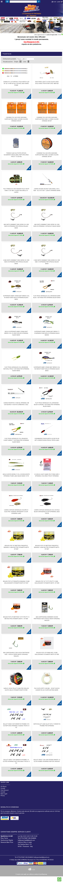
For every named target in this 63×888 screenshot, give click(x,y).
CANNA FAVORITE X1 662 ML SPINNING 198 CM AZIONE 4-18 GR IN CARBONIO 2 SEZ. (16, 403)
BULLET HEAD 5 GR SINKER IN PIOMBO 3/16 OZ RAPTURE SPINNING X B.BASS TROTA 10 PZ (16, 725)
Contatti (3, 788)
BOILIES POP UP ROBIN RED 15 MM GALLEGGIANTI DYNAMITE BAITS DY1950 (47, 653)
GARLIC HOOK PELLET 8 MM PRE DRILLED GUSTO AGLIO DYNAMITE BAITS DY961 (16, 689)
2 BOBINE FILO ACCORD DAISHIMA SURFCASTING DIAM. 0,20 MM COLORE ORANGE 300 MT (16, 119)
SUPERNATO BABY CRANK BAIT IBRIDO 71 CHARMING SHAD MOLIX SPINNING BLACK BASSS (47, 333)
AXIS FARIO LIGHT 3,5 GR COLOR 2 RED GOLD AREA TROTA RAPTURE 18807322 (47, 82)
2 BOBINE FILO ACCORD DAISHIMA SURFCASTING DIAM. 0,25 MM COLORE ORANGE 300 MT (46, 154)
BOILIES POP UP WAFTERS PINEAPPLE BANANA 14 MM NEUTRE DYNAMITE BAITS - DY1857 (47, 547)
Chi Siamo (3, 786)
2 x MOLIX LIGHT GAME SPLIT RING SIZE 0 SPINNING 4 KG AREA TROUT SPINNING (46, 475)
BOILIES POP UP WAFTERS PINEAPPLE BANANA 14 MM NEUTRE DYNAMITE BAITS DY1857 (16, 547)
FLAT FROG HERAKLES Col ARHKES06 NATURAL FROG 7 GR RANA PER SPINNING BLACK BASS (16, 368)
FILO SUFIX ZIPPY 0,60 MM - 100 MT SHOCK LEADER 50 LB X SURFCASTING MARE (47, 689)
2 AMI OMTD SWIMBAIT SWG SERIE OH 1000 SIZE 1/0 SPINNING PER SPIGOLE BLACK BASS (47, 261)
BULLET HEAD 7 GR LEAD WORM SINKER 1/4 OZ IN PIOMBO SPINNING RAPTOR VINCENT (47, 760)
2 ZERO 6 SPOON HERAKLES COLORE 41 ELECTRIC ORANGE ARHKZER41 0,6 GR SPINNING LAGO (16, 511)
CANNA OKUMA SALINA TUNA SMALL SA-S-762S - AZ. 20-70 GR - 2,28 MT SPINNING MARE (46, 189)
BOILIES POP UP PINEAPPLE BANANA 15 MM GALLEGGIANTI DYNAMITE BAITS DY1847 (16, 582)
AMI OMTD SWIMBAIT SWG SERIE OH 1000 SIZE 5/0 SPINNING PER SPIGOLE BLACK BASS (16, 226)
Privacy (3, 795)
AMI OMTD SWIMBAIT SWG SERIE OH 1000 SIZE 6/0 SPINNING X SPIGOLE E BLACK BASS (46, 225)
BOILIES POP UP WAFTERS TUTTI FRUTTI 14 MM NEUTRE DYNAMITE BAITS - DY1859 (16, 617)
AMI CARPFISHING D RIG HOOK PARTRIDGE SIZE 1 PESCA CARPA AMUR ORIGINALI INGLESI (16, 654)
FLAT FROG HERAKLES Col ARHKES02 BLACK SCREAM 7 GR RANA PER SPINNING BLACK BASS (47, 404)
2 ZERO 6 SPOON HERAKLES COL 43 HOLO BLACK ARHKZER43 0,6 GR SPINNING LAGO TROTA (47, 511)
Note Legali (4, 794)
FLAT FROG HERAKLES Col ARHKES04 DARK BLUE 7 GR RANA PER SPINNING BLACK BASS (46, 296)
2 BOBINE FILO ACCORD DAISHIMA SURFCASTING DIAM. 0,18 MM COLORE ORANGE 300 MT (46, 119)
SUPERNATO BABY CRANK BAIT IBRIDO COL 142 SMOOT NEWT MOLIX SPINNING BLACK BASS (47, 368)
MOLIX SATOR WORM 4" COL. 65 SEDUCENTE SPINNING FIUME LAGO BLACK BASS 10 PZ (16, 475)
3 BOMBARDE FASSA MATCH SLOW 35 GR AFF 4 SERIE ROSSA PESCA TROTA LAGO (47, 439)
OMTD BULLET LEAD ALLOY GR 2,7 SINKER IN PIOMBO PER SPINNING (46, 724)
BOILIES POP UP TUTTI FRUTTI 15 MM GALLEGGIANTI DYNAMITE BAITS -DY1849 (47, 582)
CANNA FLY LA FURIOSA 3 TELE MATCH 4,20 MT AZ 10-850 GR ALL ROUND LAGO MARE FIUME (16, 83)
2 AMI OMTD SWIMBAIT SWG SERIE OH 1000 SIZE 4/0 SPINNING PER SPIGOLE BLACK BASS (16, 261)
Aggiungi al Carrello (28, 96)
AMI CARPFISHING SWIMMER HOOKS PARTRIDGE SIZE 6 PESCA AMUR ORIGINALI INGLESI (47, 618)
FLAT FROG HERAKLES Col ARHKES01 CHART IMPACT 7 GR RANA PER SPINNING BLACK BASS (16, 440)
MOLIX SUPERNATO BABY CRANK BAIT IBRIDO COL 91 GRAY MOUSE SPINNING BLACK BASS (16, 333)
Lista (24, 61)
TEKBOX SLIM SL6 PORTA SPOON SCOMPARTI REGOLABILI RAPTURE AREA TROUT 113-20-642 (16, 154)
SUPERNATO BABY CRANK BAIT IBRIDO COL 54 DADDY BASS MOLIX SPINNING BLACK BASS (16, 297)
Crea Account (4, 790)
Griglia (16, 61)
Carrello (3, 792)
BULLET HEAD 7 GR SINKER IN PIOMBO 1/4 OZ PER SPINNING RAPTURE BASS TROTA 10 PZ (16, 761)
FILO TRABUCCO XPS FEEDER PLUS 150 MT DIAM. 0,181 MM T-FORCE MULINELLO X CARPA (16, 190)
